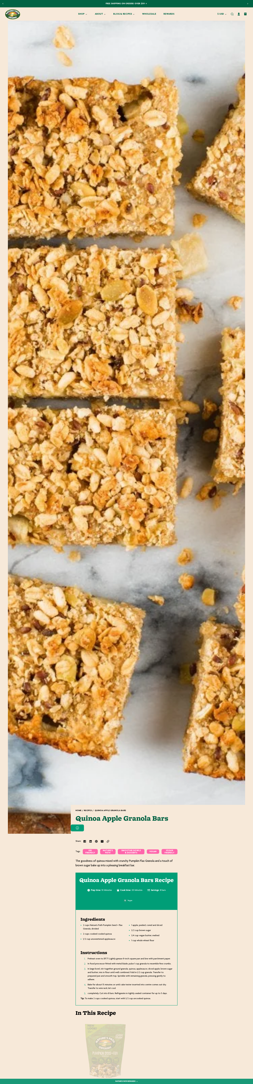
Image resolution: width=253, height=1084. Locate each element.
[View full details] (105, 1051)
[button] (232, 14)
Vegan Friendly (169, 852)
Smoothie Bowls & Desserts (131, 852)
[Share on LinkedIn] (90, 841)
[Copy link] (108, 841)
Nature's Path (108, 852)
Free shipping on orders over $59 (125, 4)
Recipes (88, 811)
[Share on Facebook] (85, 841)
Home (79, 811)
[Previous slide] (3, 4)
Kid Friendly (90, 852)
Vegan (153, 852)
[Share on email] (102, 841)
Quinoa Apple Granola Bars (110, 811)
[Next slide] (248, 4)
